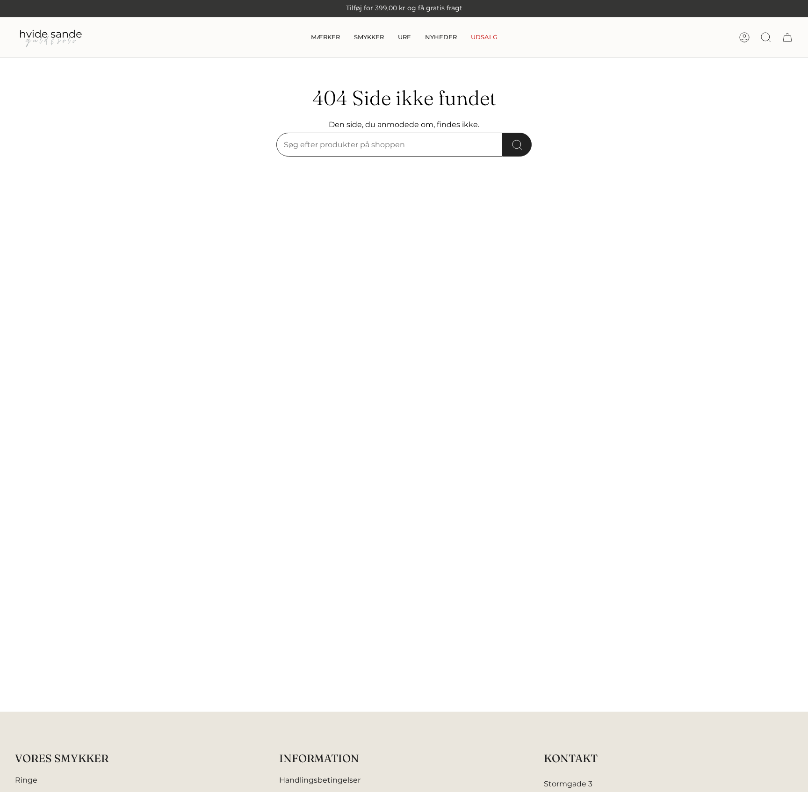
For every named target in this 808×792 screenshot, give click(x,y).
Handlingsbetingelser (320, 780)
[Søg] (517, 145)
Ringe (26, 780)
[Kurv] (787, 37)
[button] (325, 37)
